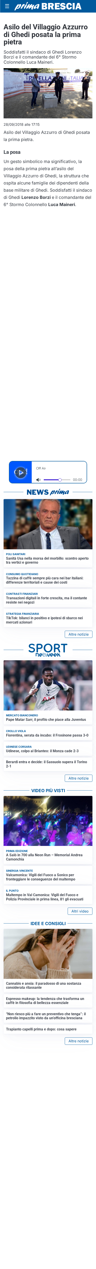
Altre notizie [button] (79, 634)
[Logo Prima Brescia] (48, 6)
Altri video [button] (80, 911)
